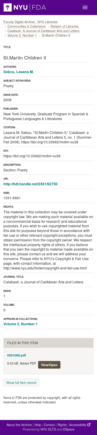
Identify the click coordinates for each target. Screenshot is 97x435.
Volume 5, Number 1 (22, 35)
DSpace (68, 429)
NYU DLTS (48, 429)
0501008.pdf (16, 355)
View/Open (49, 365)
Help (38, 424)
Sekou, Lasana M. (18, 71)
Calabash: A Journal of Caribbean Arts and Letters (43, 30)
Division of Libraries (65, 26)
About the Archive (19, 424)
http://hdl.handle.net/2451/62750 (30, 183)
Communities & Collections (26, 26)
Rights (62, 424)
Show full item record (21, 382)
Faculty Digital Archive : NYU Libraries (30, 22)
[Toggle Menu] (85, 7)
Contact (49, 424)
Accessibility (78, 424)
